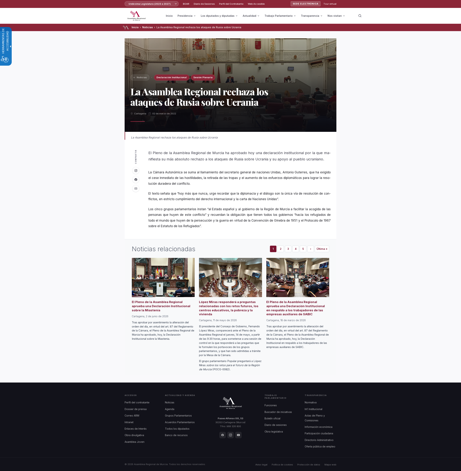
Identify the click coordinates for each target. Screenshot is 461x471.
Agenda (169, 409)
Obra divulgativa (134, 435)
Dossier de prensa (136, 409)
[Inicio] (125, 27)
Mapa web (330, 464)
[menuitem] (186, 4)
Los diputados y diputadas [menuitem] (217, 15)
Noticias (147, 27)
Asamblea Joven (134, 441)
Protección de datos (308, 464)
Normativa (311, 402)
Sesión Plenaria (202, 77)
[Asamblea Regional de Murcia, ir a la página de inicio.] (136, 16)
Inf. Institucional (313, 409)
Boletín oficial (272, 418)
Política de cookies (282, 464)
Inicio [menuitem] (169, 15)
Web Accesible (256, 3)
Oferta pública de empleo (320, 446)
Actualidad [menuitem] (249, 15)
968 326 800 (234, 426)
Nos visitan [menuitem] (335, 15)
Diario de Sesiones (204, 3)
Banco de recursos (176, 435)
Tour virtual (329, 3)
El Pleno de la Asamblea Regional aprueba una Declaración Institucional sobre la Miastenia (161, 306)
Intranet (129, 422)
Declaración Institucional (171, 77)
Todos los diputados (177, 428)
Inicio (135, 27)
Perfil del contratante (137, 402)
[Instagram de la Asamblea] (135, 170)
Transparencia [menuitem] (310, 15)
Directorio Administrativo (319, 440)
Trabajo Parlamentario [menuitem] (279, 15)
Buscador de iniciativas (278, 411)
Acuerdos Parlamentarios (180, 422)
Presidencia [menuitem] (185, 15)
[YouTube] (238, 435)
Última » (323, 249)
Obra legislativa (274, 431)
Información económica (318, 426)
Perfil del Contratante (231, 3)
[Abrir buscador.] (359, 15)
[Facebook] (222, 435)
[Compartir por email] (135, 188)
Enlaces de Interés (136, 428)
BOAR (186, 3)
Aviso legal (261, 464)
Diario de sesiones (276, 424)
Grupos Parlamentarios (178, 415)
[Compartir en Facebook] (135, 179)
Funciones (271, 405)
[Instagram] (230, 435)
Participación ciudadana (319, 433)
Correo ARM (132, 415)
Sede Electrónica (305, 3)
